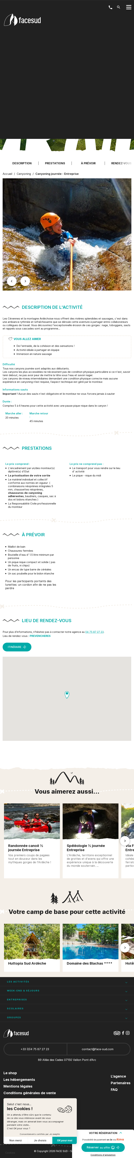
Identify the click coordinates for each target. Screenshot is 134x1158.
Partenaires (121, 1083)
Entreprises (17, 999)
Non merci (15, 1140)
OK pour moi (64, 1140)
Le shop (10, 1073)
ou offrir (98, 1147)
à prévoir (88, 163)
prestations (55, 163)
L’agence (118, 1076)
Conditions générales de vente (29, 1093)
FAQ (114, 1090)
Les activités (18, 981)
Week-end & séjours (23, 990)
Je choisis (40, 1140)
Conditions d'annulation (103, 1155)
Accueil (7, 174)
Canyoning (24, 174)
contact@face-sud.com (97, 1049)
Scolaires (15, 1008)
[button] (12, 281)
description (22, 163)
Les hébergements (19, 1080)
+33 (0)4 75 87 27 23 (35, 1049)
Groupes (14, 1017)
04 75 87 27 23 (94, 632)
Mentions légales (17, 1086)
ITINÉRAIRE (14, 646)
